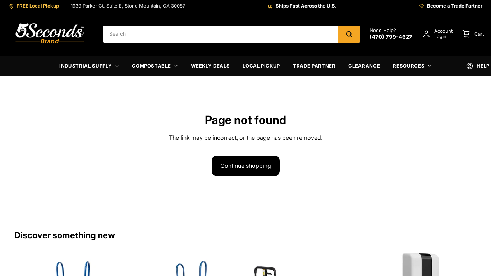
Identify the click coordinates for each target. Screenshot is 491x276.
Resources (409, 66)
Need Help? (391, 34)
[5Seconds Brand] (50, 34)
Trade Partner (314, 66)
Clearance (364, 66)
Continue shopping (245, 165)
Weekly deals (210, 66)
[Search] (349, 34)
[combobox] (220, 34)
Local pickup (261, 66)
